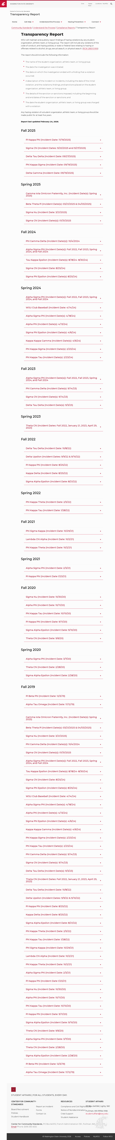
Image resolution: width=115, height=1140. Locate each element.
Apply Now (90, 4)
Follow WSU (108, 1137)
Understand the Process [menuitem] (50, 22)
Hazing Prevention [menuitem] (76, 22)
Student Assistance (69, 1117)
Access (78, 1137)
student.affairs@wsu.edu (97, 1114)
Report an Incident (44, 1106)
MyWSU (105, 3)
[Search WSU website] (111, 4)
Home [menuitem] (14, 22)
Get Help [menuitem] (27, 22)
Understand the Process (44, 28)
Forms (39, 1110)
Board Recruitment (20, 1109)
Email (13, 1127)
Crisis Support (67, 1114)
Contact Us (41, 1114)
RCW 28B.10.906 (90, 49)
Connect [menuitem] (95, 22)
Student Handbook (20, 1117)
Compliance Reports (65, 28)
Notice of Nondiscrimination (73, 1110)
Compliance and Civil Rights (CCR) (76, 1106)
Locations (97, 3)
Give (82, 3)
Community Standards (21, 28)
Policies (14, 1113)
